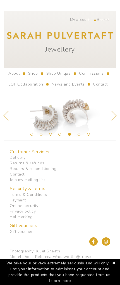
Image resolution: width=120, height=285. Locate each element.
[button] (12, 115)
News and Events (68, 84)
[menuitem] (14, 73)
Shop (33, 73)
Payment (18, 200)
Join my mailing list (27, 179)
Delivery (17, 157)
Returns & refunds (27, 163)
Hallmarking (21, 217)
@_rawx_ (85, 256)
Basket (102, 19)
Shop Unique (58, 73)
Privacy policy (23, 211)
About (14, 73)
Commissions (91, 73)
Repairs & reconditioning (33, 168)
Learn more (60, 280)
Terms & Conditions (28, 194)
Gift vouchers (22, 231)
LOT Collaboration (25, 84)
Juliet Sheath (48, 251)
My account (80, 19)
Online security (24, 205)
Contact (100, 84)
